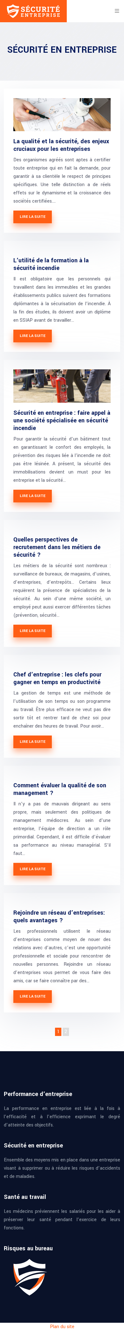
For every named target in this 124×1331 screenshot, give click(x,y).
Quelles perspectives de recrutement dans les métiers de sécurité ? (56, 547)
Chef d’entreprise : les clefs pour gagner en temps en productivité (57, 678)
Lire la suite (32, 216)
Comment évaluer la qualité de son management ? (59, 789)
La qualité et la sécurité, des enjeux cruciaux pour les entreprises (61, 145)
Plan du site (62, 1326)
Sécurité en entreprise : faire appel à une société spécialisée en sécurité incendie (61, 420)
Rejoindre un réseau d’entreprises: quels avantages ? (59, 916)
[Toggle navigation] (117, 11)
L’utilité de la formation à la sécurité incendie (51, 264)
